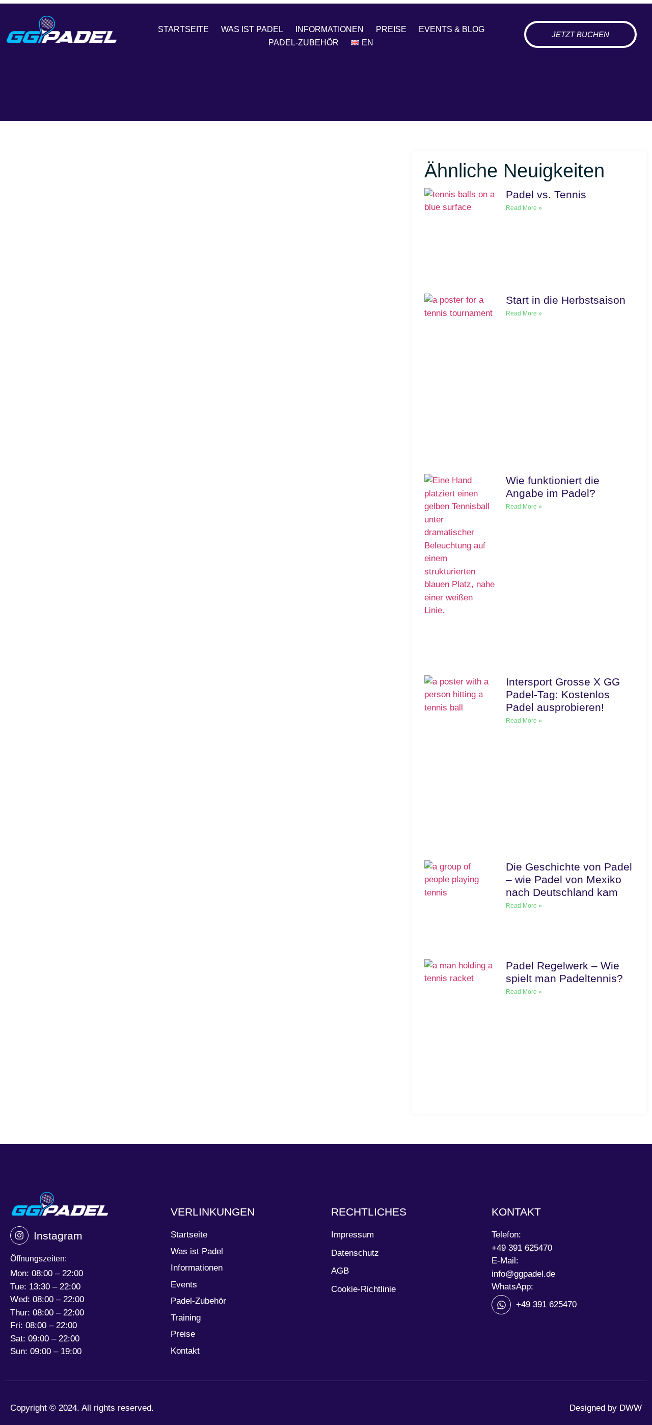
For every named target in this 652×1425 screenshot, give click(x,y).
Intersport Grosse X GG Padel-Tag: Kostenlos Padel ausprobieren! (563, 694)
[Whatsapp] (501, 1304)
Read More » (524, 208)
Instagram (58, 1236)
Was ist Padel (252, 29)
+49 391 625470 (522, 1248)
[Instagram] (19, 1235)
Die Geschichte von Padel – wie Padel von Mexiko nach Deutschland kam (569, 879)
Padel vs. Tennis (546, 194)
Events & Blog (451, 29)
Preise (391, 29)
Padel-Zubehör (303, 42)
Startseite (183, 29)
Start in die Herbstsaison (566, 300)
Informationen (329, 29)
